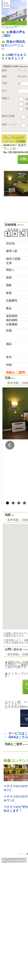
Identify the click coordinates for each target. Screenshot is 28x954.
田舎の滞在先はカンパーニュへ (13, 45)
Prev (9, 445)
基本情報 (3, 145)
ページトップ (22, 854)
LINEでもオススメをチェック (13, 56)
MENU (15, 23)
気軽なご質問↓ (16, 372)
